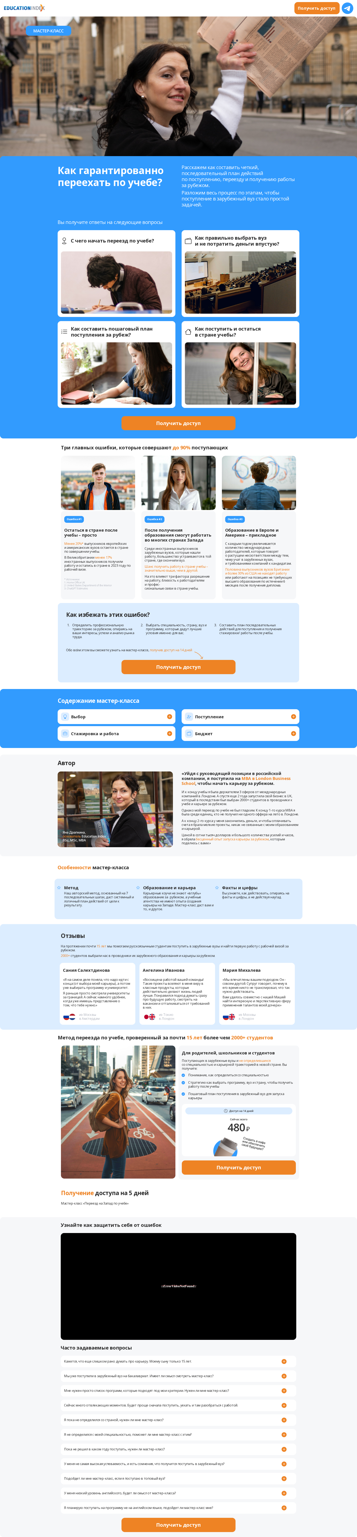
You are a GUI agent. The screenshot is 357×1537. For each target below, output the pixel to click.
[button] (116, 717)
